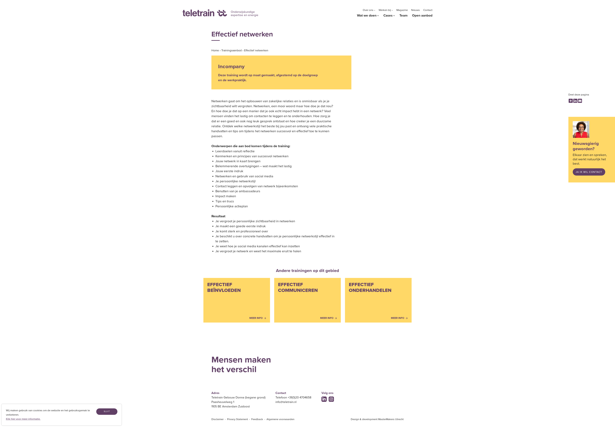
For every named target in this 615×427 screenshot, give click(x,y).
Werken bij (385, 10)
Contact (427, 10)
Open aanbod (422, 15)
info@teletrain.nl (285, 402)
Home (215, 50)
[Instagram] (331, 399)
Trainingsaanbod (231, 50)
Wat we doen (367, 15)
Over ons (368, 10)
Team (403, 15)
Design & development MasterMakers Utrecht (377, 419)
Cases (388, 15)
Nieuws (415, 10)
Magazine (402, 10)
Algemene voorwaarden (280, 419)
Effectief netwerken (256, 50)
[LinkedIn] (324, 399)
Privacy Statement (237, 419)
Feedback (257, 419)
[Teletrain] (205, 13)
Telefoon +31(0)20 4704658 (293, 397)
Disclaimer (217, 419)
